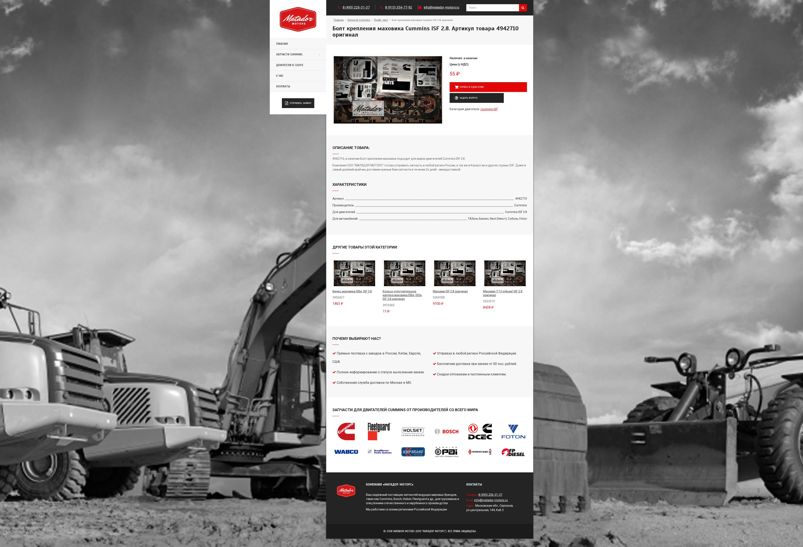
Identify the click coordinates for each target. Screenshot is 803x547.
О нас (280, 76)
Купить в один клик (472, 86)
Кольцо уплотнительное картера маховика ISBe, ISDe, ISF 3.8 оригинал (402, 295)
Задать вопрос (468, 97)
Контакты (283, 86)
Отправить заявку (300, 103)
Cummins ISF (488, 109)
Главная (282, 44)
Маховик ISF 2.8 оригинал (450, 291)
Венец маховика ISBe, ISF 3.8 (352, 291)
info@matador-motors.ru (441, 7)
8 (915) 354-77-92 (398, 7)
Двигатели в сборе (289, 65)
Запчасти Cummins (289, 54)
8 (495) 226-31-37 (356, 7)
